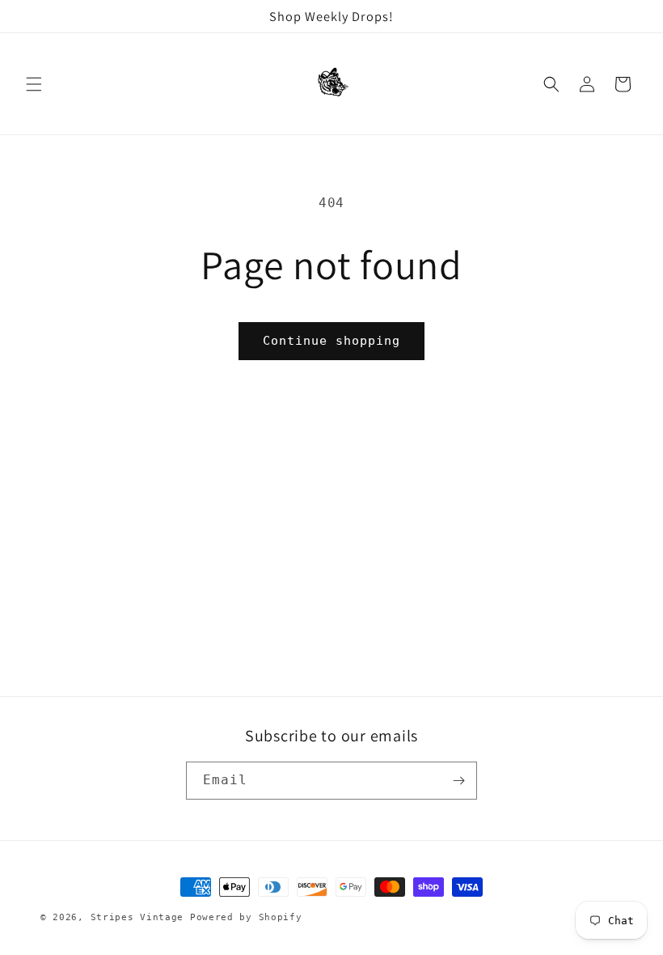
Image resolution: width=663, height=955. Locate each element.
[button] (34, 84)
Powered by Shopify (246, 917)
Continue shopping (331, 340)
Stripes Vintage (137, 917)
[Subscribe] (458, 781)
